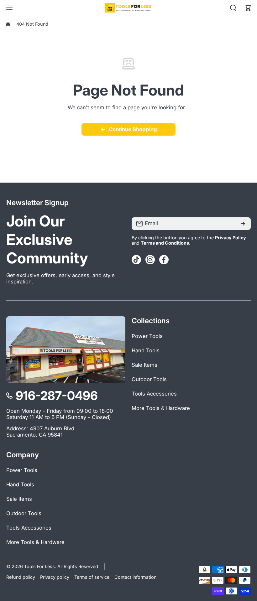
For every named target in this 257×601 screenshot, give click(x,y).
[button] (247, 8)
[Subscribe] (243, 223)
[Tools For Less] (128, 8)
